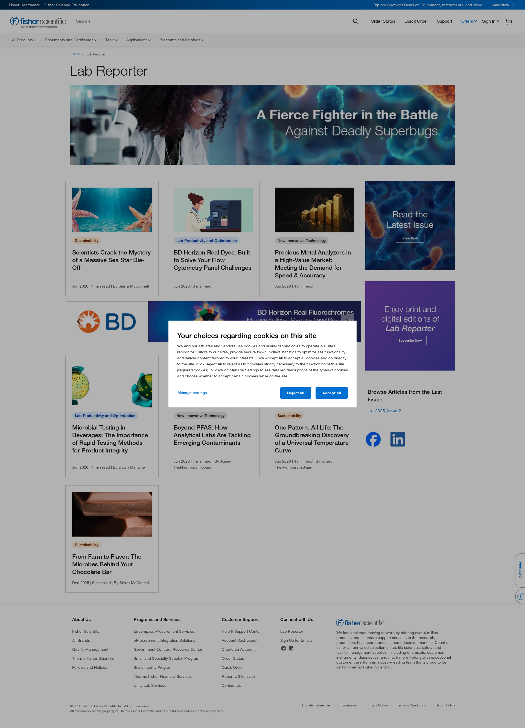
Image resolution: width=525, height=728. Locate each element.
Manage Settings (192, 392)
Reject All (295, 392)
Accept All (331, 392)
